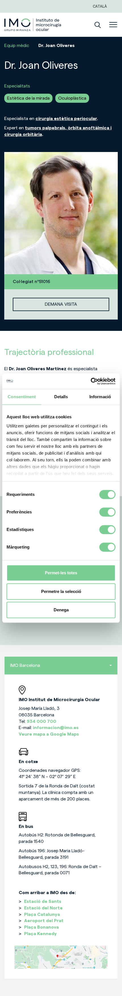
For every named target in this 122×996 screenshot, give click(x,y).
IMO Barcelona (25, 665)
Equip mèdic (16, 45)
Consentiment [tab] (22, 396)
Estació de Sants (42, 901)
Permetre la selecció (61, 591)
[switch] (107, 512)
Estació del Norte (43, 908)
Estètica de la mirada (28, 98)
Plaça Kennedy (40, 933)
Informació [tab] (100, 396)
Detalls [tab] (61, 396)
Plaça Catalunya (42, 914)
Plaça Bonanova (41, 927)
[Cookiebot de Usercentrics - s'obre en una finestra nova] (90, 381)
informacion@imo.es (56, 727)
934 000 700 (41, 721)
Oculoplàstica (72, 98)
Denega (61, 609)
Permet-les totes (61, 572)
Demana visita (61, 304)
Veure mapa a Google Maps (49, 734)
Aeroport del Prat (44, 920)
